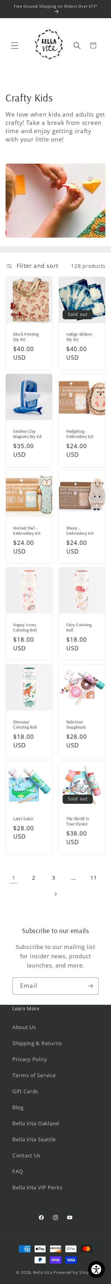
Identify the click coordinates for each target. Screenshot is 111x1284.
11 (93, 877)
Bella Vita (42, 1272)
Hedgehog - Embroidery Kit (79, 433)
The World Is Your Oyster (77, 821)
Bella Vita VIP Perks (37, 1187)
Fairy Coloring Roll (79, 627)
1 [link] (13, 877)
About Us (24, 1027)
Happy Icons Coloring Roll (25, 627)
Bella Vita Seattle (34, 1139)
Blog (18, 1107)
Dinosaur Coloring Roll (25, 724)
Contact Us (26, 1155)
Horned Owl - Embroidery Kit (26, 530)
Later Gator (23, 818)
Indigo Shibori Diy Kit (79, 337)
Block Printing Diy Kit (26, 337)
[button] (15, 45)
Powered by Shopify (74, 1272)
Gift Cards (25, 1091)
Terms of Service (34, 1075)
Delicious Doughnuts (76, 724)
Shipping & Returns (37, 1043)
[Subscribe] (90, 986)
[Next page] (55, 894)
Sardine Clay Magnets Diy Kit (27, 433)
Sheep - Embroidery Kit (79, 530)
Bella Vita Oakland (35, 1123)
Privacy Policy (29, 1059)
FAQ (17, 1171)
